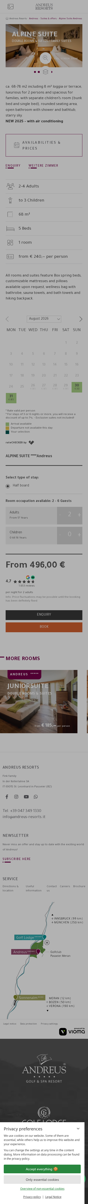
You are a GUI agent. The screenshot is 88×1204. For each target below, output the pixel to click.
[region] (42, 1147)
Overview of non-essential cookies (42, 1189)
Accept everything (39, 1169)
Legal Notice (53, 1197)
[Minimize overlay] (78, 1128)
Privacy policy (32, 1197)
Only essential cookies (42, 1180)
